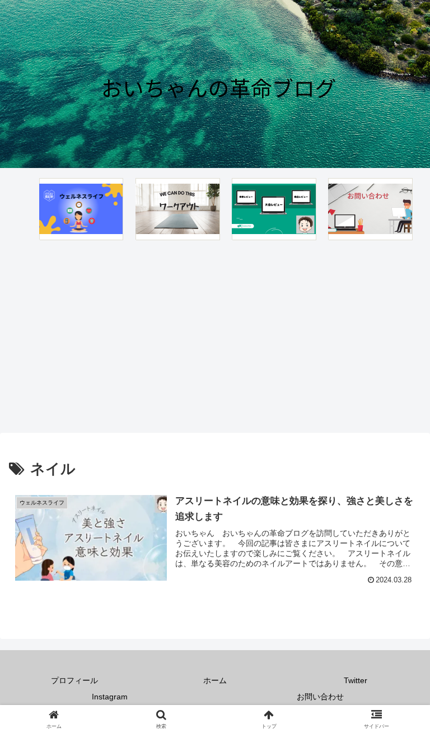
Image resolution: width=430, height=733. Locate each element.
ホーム (215, 680)
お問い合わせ (320, 696)
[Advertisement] (215, 336)
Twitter (355, 680)
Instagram (110, 696)
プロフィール (74, 680)
